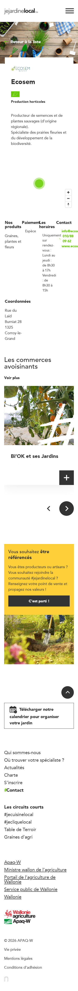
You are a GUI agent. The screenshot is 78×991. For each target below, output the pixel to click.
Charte (11, 775)
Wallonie (12, 896)
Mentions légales (18, 958)
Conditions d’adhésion (23, 967)
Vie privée (12, 949)
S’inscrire (13, 782)
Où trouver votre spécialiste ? (34, 760)
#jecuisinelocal (18, 814)
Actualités (14, 767)
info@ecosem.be (67, 231)
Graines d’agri (18, 836)
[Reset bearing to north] (68, 204)
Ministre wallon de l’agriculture (35, 869)
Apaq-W (12, 862)
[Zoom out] (68, 198)
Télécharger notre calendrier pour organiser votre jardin (34, 716)
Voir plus (12, 377)
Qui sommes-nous (22, 752)
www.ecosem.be (67, 246)
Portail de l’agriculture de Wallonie (30, 879)
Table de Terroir (20, 829)
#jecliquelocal (18, 821)
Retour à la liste (25, 42)
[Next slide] (66, 508)
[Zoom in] (68, 192)
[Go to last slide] (49, 508)
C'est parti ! (39, 601)
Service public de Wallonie (30, 889)
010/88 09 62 (68, 239)
